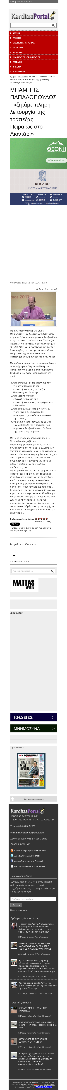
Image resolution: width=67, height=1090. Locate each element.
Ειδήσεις (22, 937)
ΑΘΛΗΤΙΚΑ (18, 52)
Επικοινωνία (49, 1084)
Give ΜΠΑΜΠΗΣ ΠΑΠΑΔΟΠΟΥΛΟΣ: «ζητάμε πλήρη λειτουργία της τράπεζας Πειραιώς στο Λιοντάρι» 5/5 (46, 519)
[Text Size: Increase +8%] (14, 550)
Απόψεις (21, 1069)
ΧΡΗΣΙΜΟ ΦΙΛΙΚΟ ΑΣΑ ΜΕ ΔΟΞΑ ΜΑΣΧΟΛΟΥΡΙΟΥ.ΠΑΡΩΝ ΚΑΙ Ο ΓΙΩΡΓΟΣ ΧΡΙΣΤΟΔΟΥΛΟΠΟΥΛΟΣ (35, 946)
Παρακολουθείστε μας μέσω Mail (29, 866)
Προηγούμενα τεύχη (18, 910)
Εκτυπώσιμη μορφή (48, 289)
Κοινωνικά (23, 76)
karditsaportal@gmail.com (31, 832)
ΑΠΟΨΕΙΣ (17, 38)
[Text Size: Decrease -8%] (14, 553)
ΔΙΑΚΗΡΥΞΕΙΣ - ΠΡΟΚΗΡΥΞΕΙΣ (26, 57)
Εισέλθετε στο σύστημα (23, 527)
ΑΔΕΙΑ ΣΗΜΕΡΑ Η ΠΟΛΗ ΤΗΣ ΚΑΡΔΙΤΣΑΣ (33, 1009)
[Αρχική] (33, 15)
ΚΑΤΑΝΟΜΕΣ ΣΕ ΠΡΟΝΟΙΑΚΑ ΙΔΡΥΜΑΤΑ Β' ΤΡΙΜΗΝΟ (33, 1040)
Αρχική (13, 76)
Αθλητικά (22, 954)
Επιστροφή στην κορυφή (33, 799)
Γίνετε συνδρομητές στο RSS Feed (30, 850)
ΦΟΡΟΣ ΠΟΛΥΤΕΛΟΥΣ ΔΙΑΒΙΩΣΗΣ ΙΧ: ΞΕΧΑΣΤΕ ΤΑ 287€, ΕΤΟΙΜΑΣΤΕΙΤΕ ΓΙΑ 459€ (38, 1025)
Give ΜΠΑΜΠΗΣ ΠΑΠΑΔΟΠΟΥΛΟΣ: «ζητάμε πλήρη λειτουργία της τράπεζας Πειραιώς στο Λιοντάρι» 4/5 (44, 519)
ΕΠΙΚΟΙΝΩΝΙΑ (19, 71)
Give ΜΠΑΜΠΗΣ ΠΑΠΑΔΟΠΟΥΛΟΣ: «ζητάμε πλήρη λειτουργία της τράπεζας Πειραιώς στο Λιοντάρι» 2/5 (39, 519)
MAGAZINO (18, 47)
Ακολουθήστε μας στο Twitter (27, 855)
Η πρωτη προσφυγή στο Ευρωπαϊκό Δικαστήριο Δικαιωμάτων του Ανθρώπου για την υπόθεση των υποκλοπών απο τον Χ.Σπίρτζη (36, 927)
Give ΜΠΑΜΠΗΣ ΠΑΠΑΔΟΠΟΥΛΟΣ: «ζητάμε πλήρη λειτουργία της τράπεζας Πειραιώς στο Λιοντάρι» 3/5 (41, 519)
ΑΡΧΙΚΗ (16, 33)
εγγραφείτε (42, 527)
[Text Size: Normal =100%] (14, 556)
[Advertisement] (33, 243)
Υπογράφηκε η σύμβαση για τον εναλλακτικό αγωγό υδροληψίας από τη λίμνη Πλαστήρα (38, 985)
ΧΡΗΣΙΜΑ (17, 66)
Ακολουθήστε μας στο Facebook (28, 861)
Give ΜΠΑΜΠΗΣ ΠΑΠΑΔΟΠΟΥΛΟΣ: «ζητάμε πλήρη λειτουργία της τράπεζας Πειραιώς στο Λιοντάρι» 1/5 (36, 519)
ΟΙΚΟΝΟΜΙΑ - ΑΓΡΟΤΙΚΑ (24, 42)
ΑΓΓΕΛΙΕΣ (17, 62)
